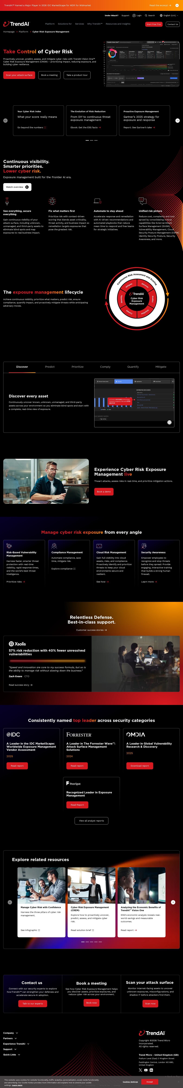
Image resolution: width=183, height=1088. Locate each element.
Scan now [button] (150, 1003)
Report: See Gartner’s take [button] (138, 127)
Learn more (17, 1085)
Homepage (8, 31)
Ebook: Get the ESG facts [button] (84, 127)
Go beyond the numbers (30, 127)
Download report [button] (140, 765)
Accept (150, 1082)
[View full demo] (169, 422)
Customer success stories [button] (89, 630)
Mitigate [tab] (161, 366)
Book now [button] (91, 1002)
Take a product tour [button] (77, 75)
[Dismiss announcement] (177, 5)
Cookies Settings (130, 1082)
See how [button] (100, 581)
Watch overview (14, 187)
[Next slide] (177, 120)
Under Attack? (111, 15)
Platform (23, 31)
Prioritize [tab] (78, 366)
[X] (140, 1070)
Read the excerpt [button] (159, 5)
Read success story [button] (19, 685)
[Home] (152, 1033)
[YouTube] (146, 1070)
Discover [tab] (22, 366)
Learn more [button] (147, 581)
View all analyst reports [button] (91, 820)
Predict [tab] (50, 366)
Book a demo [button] (104, 491)
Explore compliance (61, 568)
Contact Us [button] (173, 24)
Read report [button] (17, 765)
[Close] (179, 1082)
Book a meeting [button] (49, 75)
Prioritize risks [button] (14, 581)
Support (125, 15)
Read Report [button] (77, 805)
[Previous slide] (5, 120)
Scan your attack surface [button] (19, 75)
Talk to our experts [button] (33, 1003)
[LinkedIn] (151, 1070)
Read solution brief (81, 930)
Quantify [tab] (133, 366)
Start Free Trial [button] (154, 24)
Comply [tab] (105, 366)
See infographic (29, 930)
